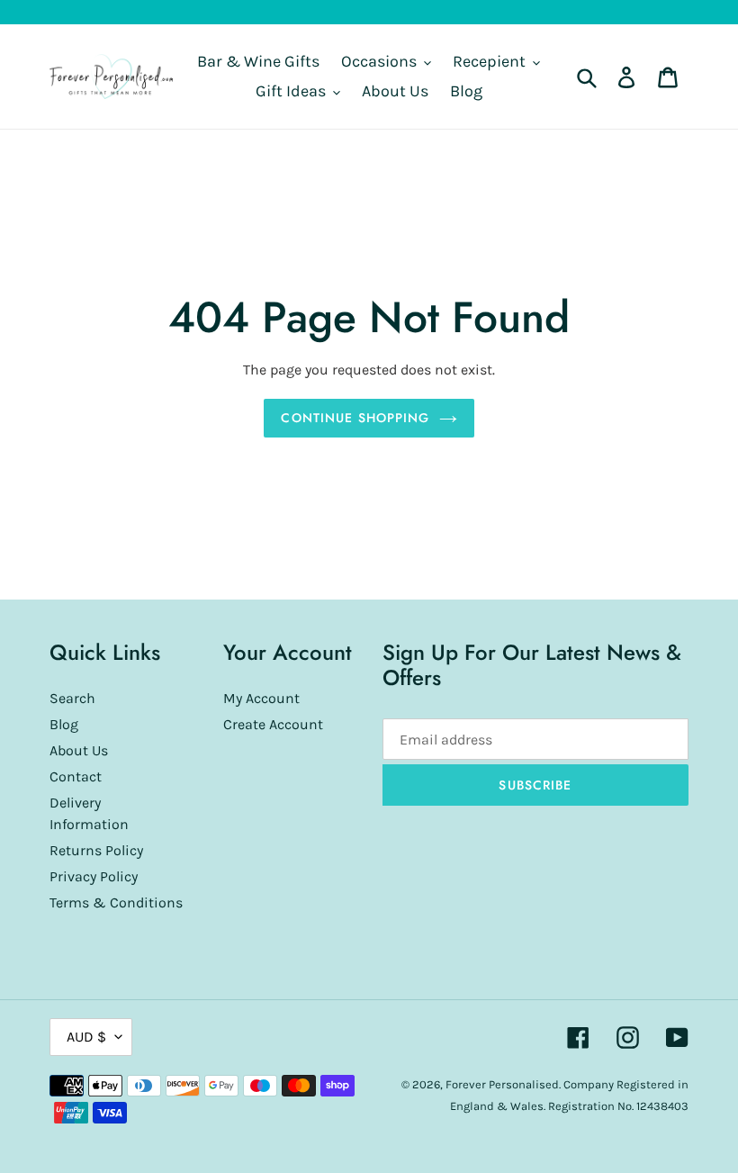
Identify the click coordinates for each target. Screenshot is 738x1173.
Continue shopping (355, 418)
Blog (64, 724)
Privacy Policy (94, 876)
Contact (76, 776)
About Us (79, 750)
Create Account (273, 724)
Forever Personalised (502, 1084)
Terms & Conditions (116, 902)
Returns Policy (96, 850)
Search (72, 698)
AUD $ (86, 1036)
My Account (261, 698)
